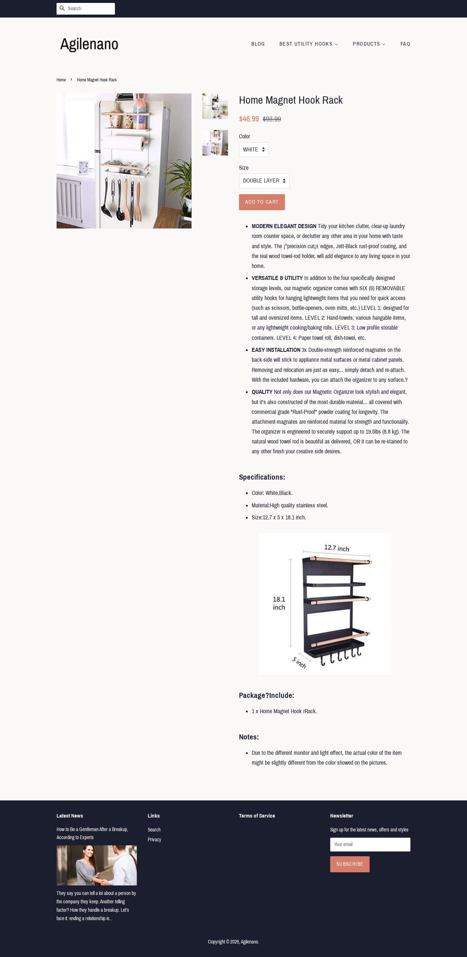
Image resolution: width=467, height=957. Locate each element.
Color (244, 136)
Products (367, 44)
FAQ (405, 44)
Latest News (70, 816)
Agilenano (249, 942)
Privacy (154, 839)
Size (243, 168)
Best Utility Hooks (307, 44)
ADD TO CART (262, 202)
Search (154, 830)
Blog (258, 44)
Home (61, 79)
